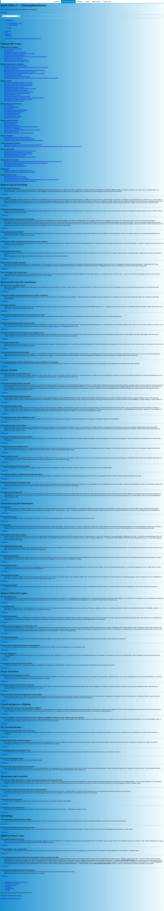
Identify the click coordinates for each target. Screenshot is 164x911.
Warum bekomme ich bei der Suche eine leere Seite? (18, 154)
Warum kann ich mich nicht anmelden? (14, 55)
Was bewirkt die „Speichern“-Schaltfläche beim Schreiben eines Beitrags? (24, 97)
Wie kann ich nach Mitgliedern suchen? (14, 155)
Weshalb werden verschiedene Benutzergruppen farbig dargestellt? (22, 129)
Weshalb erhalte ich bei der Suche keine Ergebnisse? (18, 152)
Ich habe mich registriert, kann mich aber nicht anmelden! (19, 53)
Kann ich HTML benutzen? (11, 107)
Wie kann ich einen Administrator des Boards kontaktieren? (20, 181)
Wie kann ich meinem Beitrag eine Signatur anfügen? (18, 85)
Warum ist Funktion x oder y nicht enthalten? (16, 178)
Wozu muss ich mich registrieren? (13, 49)
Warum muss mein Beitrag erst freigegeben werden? (18, 99)
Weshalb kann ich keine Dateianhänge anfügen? (17, 93)
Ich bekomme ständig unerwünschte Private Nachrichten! (19, 139)
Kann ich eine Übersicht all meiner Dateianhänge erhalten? (20, 172)
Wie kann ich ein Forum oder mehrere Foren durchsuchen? (20, 151)
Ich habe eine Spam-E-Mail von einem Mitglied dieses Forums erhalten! (23, 140)
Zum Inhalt (4, 12)
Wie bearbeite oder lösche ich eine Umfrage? (16, 90)
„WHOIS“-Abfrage (126, 859)
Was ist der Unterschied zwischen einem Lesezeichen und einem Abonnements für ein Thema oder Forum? (33, 161)
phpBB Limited (53, 326)
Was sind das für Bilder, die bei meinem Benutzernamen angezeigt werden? (24, 73)
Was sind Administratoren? (11, 122)
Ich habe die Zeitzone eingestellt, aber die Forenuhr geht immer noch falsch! (24, 70)
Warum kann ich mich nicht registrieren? (15, 52)
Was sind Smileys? (9, 108)
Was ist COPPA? (8, 50)
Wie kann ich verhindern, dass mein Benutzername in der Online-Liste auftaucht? (26, 67)
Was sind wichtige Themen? (11, 114)
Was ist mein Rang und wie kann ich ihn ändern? (17, 76)
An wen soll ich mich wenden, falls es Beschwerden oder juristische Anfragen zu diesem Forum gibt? (31, 179)
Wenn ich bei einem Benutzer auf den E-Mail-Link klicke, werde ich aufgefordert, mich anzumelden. (31, 78)
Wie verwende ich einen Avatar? (13, 75)
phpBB (9, 892)
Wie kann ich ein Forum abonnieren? (14, 164)
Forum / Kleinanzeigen (68, 1)
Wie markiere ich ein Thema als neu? (14, 101)
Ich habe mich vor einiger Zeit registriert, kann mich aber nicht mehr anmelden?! (25, 56)
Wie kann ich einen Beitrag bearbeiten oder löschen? (18, 84)
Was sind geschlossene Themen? (13, 116)
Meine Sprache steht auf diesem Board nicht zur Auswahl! (19, 72)
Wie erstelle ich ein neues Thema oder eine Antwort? (18, 82)
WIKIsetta (79, 1)
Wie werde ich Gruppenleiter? (12, 128)
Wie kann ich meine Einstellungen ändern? (15, 65)
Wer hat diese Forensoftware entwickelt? (15, 176)
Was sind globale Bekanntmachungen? (14, 111)
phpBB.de (65, 326)
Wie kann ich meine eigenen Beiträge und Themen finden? (20, 157)
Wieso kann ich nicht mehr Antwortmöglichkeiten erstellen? (20, 88)
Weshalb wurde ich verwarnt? (12, 94)
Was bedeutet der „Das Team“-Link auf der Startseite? (18, 133)
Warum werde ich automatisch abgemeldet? (16, 59)
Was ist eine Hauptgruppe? (11, 131)
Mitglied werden (96, 1)
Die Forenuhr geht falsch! (11, 68)
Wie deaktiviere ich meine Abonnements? (15, 166)
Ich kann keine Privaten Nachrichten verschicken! (17, 137)
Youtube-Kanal (107, 1)
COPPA (92, 220)
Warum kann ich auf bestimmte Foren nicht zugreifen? (18, 91)
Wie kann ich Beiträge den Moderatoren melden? (17, 96)
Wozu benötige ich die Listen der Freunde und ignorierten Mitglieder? (23, 145)
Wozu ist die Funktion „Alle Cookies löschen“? (17, 61)
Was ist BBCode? (9, 105)
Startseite (56, 1)
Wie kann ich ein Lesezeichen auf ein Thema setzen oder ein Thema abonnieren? (26, 163)
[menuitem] (15, 23)
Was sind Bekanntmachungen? (12, 113)
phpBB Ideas (81, 850)
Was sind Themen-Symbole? (12, 117)
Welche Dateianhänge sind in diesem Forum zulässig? (18, 170)
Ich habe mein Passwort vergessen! (13, 58)
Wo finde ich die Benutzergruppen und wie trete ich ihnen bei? (21, 126)
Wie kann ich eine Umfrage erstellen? (14, 87)
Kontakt (87, 1)
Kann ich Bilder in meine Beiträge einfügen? (16, 110)
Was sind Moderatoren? (10, 123)
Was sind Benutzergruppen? (11, 125)
